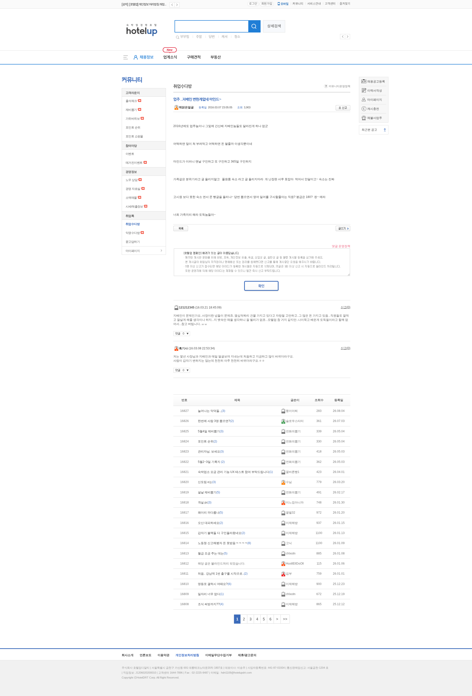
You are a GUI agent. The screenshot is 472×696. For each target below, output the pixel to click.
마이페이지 (374, 99)
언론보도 (145, 655)
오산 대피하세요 (210, 523)
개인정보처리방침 (187, 655)
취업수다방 (133, 224)
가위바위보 (133, 118)
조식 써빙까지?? (210, 604)
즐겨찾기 (344, 3)
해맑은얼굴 (186, 107)
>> (285, 619)
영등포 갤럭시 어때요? (214, 584)
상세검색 (274, 26)
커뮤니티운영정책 (339, 86)
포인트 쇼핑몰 (134, 136)
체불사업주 (374, 118)
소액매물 (131, 197)
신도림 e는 (207, 482)
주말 (199, 37)
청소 (237, 37)
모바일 (284, 4)
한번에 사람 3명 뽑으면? (216, 421)
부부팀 (184, 37)
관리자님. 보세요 (211, 451)
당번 (212, 37)
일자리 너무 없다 (211, 594)
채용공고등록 (376, 81)
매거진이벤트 (134, 162)
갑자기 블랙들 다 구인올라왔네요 (221, 533)
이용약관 (163, 655)
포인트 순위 (133, 127)
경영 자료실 (133, 189)
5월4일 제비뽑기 (210, 431)
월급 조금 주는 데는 (212, 553)
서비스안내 (314, 3)
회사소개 (127, 655)
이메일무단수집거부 (218, 655)
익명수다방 (133, 233)
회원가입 (266, 3)
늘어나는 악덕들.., (211, 411)
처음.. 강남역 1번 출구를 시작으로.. (223, 573)
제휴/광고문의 (247, 655)
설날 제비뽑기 (209, 492)
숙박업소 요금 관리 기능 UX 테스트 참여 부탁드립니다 (235, 472)
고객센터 (330, 3)
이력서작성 (374, 90)
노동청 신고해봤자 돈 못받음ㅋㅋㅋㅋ (224, 543)
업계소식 (170, 57)
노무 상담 (131, 180)
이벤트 (130, 154)
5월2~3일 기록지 (211, 462)
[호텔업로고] (142, 37)
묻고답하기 (133, 241)
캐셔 (224, 37)
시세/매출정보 (134, 206)
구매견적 (194, 57)
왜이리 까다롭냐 (210, 512)
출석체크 (131, 101)
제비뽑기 (131, 110)
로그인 (253, 3)
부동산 (215, 57)
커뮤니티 (298, 3)
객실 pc (204, 502)
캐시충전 (373, 109)
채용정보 (146, 57)
